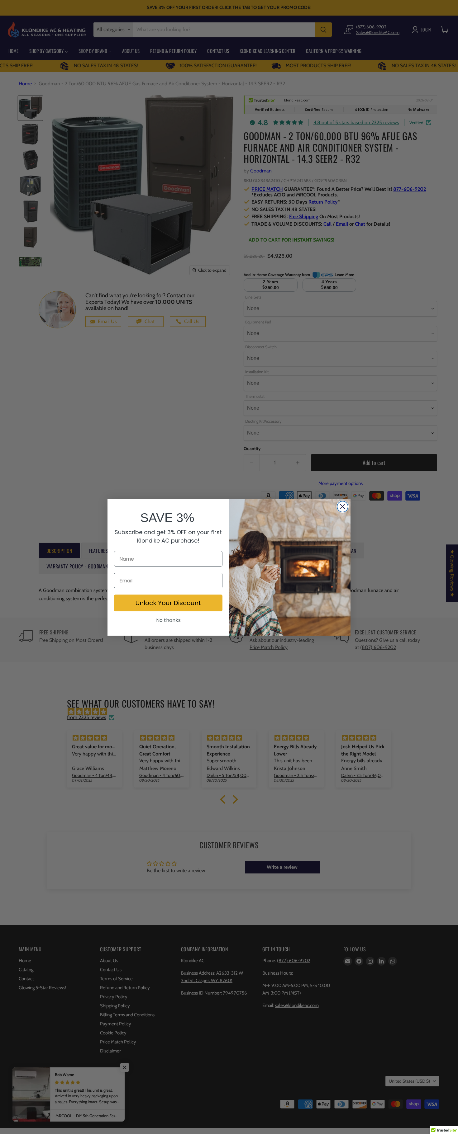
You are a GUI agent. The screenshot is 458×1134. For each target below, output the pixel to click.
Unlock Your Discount (168, 603)
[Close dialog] (342, 506)
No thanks (168, 620)
